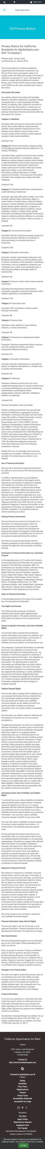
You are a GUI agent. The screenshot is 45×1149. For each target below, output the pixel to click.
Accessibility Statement (22, 1098)
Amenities (22, 1083)
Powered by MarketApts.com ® (22, 1074)
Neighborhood (22, 1089)
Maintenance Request (22, 1122)
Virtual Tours (22, 1095)
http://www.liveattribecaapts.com (22, 1062)
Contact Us (22, 1059)
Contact (22, 1092)
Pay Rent (22, 1116)
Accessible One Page (22, 1101)
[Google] (22, 1068)
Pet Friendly (22, 1128)
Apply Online (37, 2)
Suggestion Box (22, 1125)
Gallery (22, 1081)
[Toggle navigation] (4, 10)
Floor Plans (22, 1086)
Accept (23, 1145)
